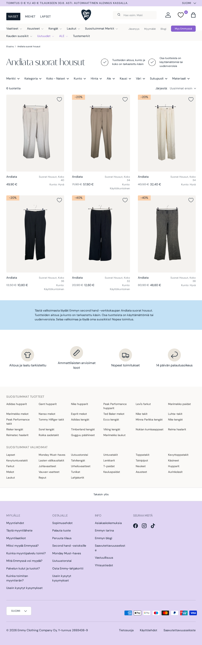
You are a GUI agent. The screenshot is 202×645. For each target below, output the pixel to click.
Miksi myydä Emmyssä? (22, 546)
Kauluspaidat (111, 472)
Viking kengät (111, 429)
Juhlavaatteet (47, 466)
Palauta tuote (61, 530)
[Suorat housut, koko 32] (101, 233)
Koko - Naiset (55, 78)
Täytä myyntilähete (19, 530)
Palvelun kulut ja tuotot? (23, 568)
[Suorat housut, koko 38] (167, 233)
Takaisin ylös (101, 494)
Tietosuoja (126, 630)
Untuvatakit (110, 454)
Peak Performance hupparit (115, 406)
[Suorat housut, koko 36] (35, 233)
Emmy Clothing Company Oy (37, 630)
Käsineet (173, 460)
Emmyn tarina (104, 530)
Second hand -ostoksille (69, 546)
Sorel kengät (46, 429)
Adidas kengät (80, 419)
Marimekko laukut (114, 435)
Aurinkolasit (175, 472)
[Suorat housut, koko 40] (35, 133)
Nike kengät (175, 419)
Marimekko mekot (17, 414)
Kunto (78, 78)
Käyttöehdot (148, 630)
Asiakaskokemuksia (108, 523)
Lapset (45, 16)
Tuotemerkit (81, 36)
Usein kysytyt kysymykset (24, 588)
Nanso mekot (47, 414)
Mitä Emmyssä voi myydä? (24, 561)
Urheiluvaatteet (80, 466)
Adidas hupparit (16, 404)
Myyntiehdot (15, 523)
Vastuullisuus (104, 558)
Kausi (123, 78)
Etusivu (10, 46)
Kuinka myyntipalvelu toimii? (26, 553)
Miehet (30, 16)
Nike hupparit (79, 404)
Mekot (10, 472)
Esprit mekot (79, 414)
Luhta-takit (175, 414)
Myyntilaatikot (16, 538)
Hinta (94, 78)
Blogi (163, 28)
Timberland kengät (83, 429)
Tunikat (75, 472)
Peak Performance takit (18, 421)
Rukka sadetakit (49, 435)
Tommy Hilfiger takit (51, 419)
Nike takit (141, 414)
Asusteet (141, 472)
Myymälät (150, 28)
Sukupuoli (157, 78)
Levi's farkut (143, 404)
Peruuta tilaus (62, 538)
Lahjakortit (77, 477)
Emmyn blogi (103, 538)
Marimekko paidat (179, 404)
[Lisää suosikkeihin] (59, 99)
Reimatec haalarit (17, 435)
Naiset (13, 16)
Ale (109, 78)
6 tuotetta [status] (13, 88)
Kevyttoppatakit (178, 454)
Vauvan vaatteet (49, 472)
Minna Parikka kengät (149, 419)
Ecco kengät (111, 419)
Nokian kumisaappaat (149, 429)
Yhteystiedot (104, 565)
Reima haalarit (177, 429)
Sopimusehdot (62, 523)
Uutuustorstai (79, 454)
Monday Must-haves (52, 454)
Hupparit (173, 466)
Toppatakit (142, 454)
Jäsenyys (133, 28)
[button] (193, 15)
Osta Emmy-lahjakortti (67, 568)
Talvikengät (78, 460)
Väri (138, 78)
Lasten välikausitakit (51, 460)
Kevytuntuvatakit (17, 460)
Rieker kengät (14, 429)
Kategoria (31, 78)
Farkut (10, 466)
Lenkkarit (109, 460)
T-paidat (109, 466)
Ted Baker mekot (113, 414)
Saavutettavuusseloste (180, 630)
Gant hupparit (48, 404)
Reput (42, 477)
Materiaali (179, 78)
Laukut (10, 477)
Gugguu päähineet (83, 435)
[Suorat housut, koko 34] (101, 133)
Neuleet (141, 466)
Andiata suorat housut (28, 46)
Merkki (11, 78)
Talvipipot (142, 460)
